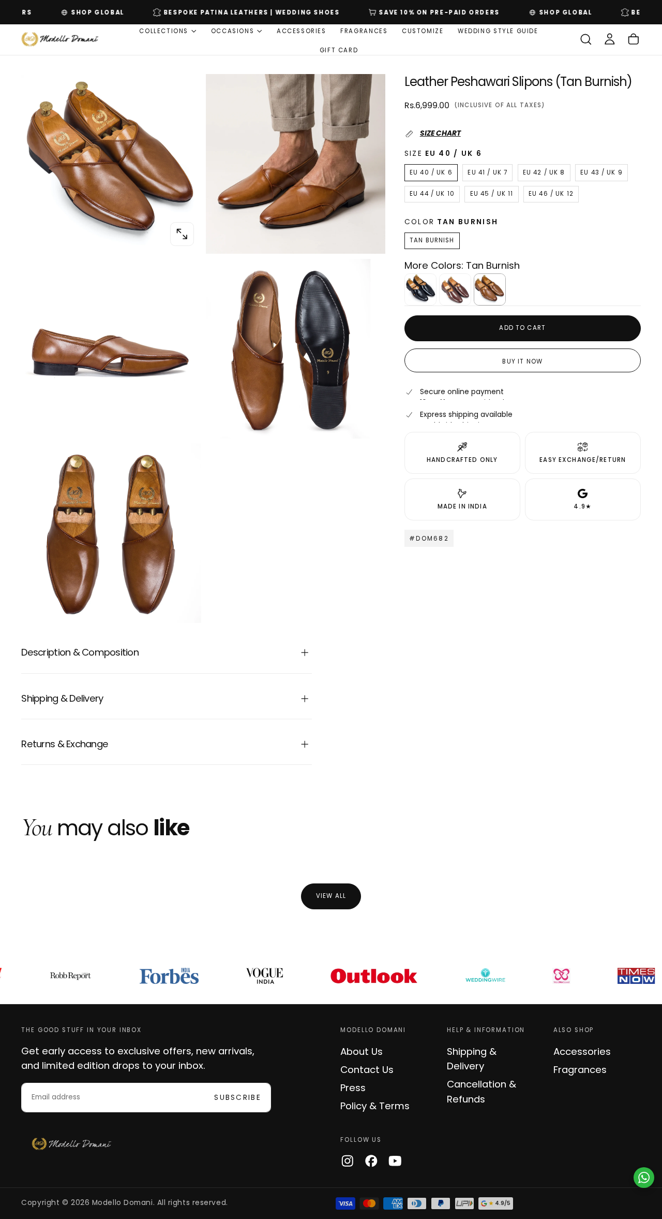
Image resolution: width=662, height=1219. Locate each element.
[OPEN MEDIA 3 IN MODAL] (366, 419)
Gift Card (339, 50)
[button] (586, 39)
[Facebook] (371, 1161)
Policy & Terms (375, 1105)
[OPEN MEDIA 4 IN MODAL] (182, 604)
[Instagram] (347, 1161)
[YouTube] (395, 1161)
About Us (361, 1051)
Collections (163, 31)
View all (331, 896)
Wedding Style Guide (498, 31)
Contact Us (367, 1069)
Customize (423, 31)
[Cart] (633, 39)
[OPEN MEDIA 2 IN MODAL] (182, 419)
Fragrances (363, 31)
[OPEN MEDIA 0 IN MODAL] (182, 234)
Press (353, 1087)
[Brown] (455, 289)
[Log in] (610, 39)
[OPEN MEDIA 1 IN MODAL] (366, 235)
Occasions (232, 31)
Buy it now (522, 361)
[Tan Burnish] (490, 289)
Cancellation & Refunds (481, 1091)
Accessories (301, 31)
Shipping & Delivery (471, 1058)
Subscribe (237, 1097)
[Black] (420, 289)
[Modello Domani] (72, 1144)
